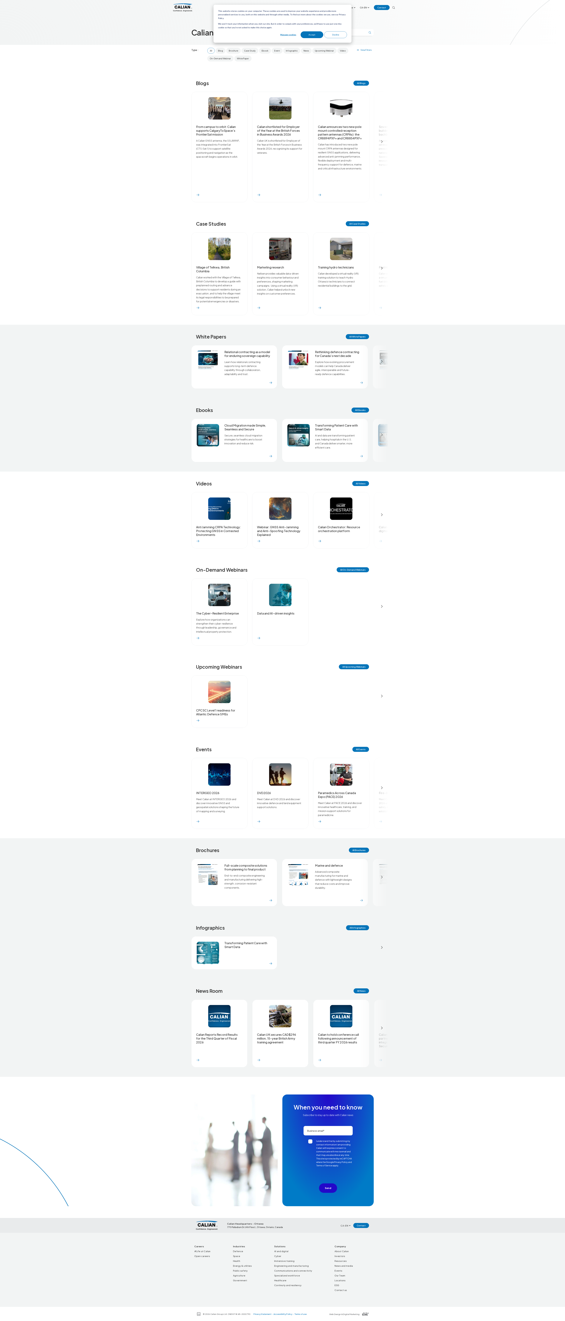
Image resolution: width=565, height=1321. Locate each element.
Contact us (341, 1290)
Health (236, 1260)
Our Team (340, 1275)
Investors (340, 1256)
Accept (312, 34)
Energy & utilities (242, 1265)
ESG (337, 1285)
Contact (381, 7)
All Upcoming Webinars (353, 666)
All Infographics (357, 927)
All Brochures (358, 850)
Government (240, 1280)
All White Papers (357, 336)
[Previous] (183, 141)
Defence (238, 1251)
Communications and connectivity (293, 1270)
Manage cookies (288, 34)
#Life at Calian (202, 1251)
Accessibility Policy (283, 1314)
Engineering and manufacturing (291, 1265)
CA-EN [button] (363, 7)
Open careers (202, 1256)
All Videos (360, 483)
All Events (360, 749)
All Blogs (361, 83)
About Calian (342, 1251)
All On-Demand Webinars (352, 569)
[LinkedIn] (198, 1314)
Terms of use (300, 1314)
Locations (340, 1280)
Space (236, 1256)
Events (338, 1270)
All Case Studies (357, 223)
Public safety (240, 1270)
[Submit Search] (370, 32)
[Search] (394, 7)
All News (361, 991)
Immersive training (284, 1260)
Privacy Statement (262, 1314)
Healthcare (280, 1280)
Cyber (277, 1256)
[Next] (382, 141)
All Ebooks (360, 410)
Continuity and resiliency (288, 1285)
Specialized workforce (287, 1275)
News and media (344, 1265)
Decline (335, 34)
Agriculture (239, 1275)
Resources (341, 1260)
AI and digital (281, 1251)
